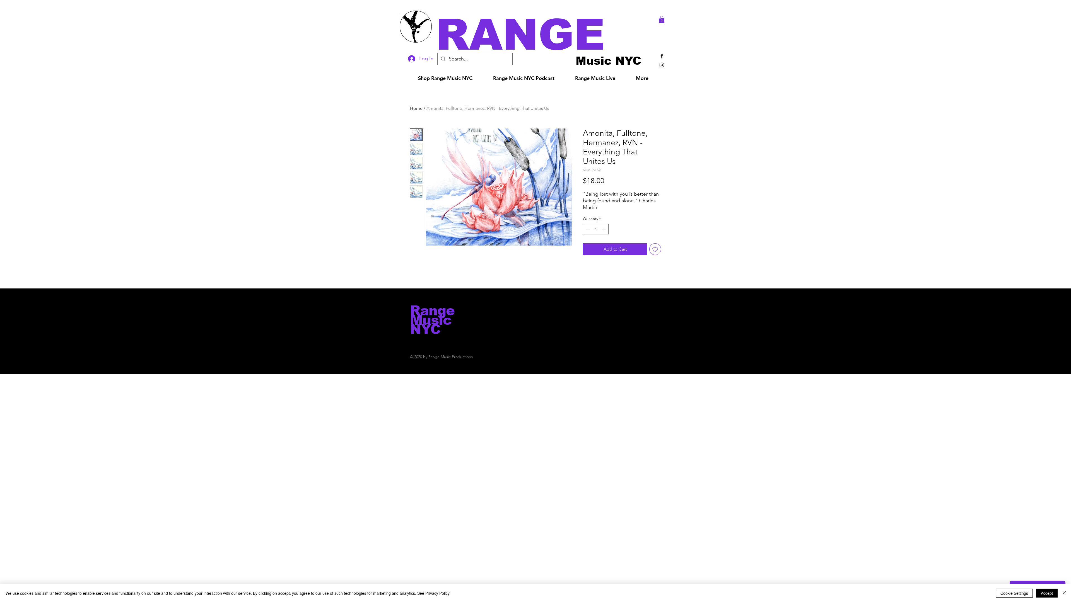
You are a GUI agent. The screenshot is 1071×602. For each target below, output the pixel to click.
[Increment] (604, 229)
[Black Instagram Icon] (662, 65)
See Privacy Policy (433, 593)
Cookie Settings (1014, 593)
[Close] (1064, 593)
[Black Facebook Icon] (662, 56)
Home (416, 108)
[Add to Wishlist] (655, 249)
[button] (543, 35)
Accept (1047, 593)
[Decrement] (587, 229)
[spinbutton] (596, 229)
